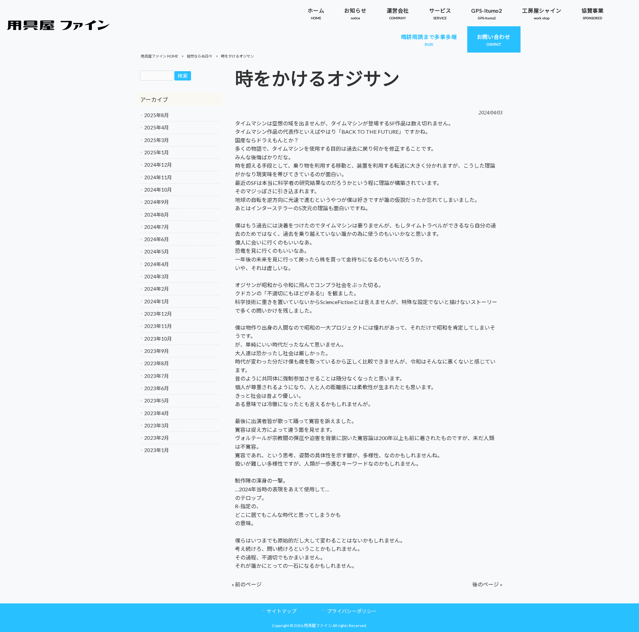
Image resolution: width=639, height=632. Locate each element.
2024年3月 (156, 276)
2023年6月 (156, 388)
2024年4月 (156, 264)
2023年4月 (156, 413)
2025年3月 (156, 140)
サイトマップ (282, 611)
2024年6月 (156, 239)
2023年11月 (158, 326)
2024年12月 (158, 165)
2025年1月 (156, 152)
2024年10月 (158, 190)
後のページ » (487, 584)
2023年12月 (158, 314)
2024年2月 (156, 289)
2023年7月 (156, 376)
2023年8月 (156, 363)
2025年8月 (156, 115)
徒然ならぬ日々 (199, 56)
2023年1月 (156, 450)
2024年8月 (156, 215)
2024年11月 (158, 177)
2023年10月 (158, 339)
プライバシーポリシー (352, 611)
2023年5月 (156, 400)
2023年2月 (156, 438)
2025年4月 (156, 127)
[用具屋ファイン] (58, 28)
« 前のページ (247, 584)
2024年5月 (156, 251)
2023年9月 (156, 351)
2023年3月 (156, 425)
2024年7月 (156, 227)
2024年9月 (156, 202)
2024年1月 (156, 301)
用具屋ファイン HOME (159, 56)
